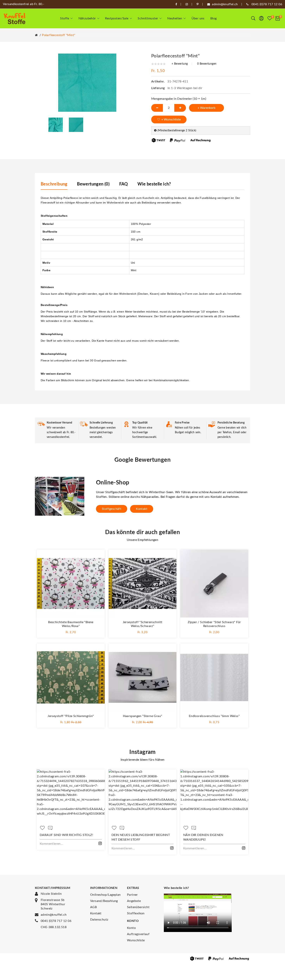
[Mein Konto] (261, 18)
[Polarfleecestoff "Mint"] (55, 124)
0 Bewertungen (206, 63)
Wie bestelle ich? (154, 184)
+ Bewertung (180, 63)
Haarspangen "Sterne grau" (142, 716)
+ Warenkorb (206, 107)
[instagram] (187, 4)
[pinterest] (198, 4)
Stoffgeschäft (111, 508)
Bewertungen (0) (93, 184)
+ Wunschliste (171, 119)
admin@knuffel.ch (53, 914)
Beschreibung (54, 184)
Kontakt (141, 508)
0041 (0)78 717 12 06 (56, 920)
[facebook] (176, 4)
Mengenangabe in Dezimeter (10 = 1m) (178, 98)
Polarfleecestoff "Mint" (58, 35)
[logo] (14, 18)
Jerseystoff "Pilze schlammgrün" (71, 716)
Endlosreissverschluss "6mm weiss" (214, 716)
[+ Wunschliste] (98, 556)
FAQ (123, 184)
